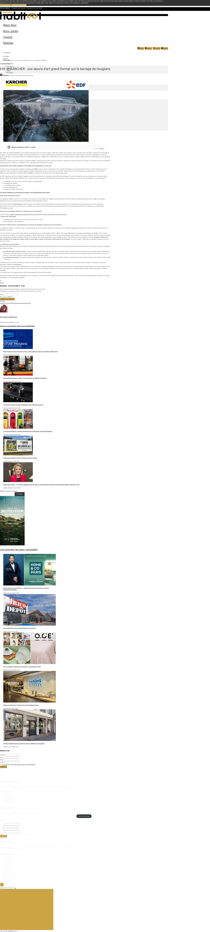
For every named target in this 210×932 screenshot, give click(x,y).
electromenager (40, 848)
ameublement (13, 848)
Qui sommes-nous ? (8, 872)
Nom (1, 757)
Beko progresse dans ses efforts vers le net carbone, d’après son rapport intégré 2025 (30, 351)
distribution (21, 848)
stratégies (68, 848)
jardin (53, 848)
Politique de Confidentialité (18, 5)
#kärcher (9, 297)
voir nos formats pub (84, 816)
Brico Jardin (10, 31)
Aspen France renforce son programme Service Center (20, 458)
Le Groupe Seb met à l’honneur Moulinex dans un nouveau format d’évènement (27, 431)
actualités (5, 847)
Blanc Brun (9, 25)
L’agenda (5, 866)
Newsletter (6, 868)
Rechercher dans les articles (8, 491)
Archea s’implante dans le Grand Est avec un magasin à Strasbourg (24, 743)
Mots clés (2, 297)
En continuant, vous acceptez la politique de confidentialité (18, 764)
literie (56, 848)
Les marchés (6, 865)
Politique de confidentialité (11, 878)
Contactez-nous (7, 874)
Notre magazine (7, 859)
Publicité (5, 21)
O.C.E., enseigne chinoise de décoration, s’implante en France (22, 666)
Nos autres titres (8, 870)
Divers (6, 803)
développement (30, 848)
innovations (47, 848)
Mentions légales (8, 29)
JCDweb (30, 882)
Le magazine (6, 53)
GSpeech (102, 148)
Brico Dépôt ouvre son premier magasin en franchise (19, 628)
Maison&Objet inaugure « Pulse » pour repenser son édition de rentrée (25, 378)
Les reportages (7, 863)
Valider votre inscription (7, 299)
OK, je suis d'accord (5, 5)
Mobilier (8, 43)
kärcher (2, 283)
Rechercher (19, 494)
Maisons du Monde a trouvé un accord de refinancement (21, 705)
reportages (61, 848)
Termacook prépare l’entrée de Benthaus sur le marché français (23, 405)
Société (2, 762)
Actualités (6, 56)
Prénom (2, 755)
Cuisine (7, 37)
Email (1, 294)
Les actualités (7, 861)
